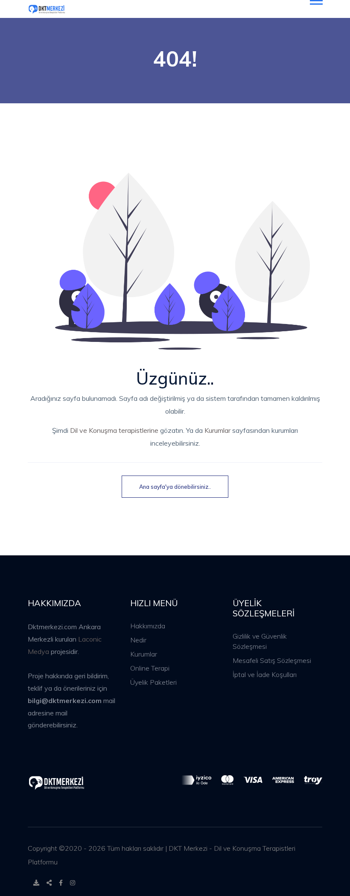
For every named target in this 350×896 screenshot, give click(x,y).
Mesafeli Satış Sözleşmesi (272, 660)
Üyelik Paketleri (153, 682)
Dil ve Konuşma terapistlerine (114, 430)
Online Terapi (149, 668)
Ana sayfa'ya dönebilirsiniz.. (175, 486)
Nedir (138, 640)
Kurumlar (217, 430)
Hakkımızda (147, 626)
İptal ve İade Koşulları (265, 674)
